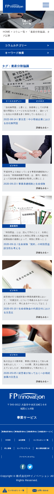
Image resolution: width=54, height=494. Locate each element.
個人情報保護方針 (43, 448)
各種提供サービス (45, 431)
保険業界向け (32, 431)
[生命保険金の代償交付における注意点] (27, 287)
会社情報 (22, 440)
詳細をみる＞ (42, 127)
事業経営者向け (21, 431)
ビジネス (40, 101)
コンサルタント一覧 (41, 440)
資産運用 (14, 226)
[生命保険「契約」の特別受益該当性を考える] (27, 222)
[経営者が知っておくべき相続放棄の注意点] (27, 351)
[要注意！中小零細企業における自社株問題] (27, 97)
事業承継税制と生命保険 (32, 184)
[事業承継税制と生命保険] (27, 162)
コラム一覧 (19, 32)
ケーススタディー (14, 101)
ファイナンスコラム (27, 457)
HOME (6, 32)
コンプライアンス (23, 448)
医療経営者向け (8, 431)
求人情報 (7, 448)
